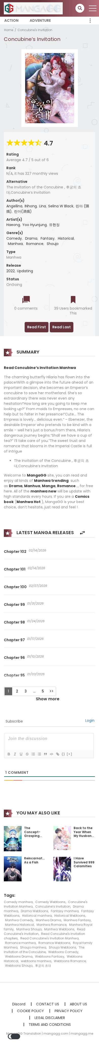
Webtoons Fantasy (49, 956)
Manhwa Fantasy (77, 920)
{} (63, 754)
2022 (10, 270)
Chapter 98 (14, 622)
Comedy (14, 238)
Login (89, 720)
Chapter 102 (15, 551)
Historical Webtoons (69, 915)
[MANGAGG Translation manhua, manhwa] (33, 8)
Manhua (32, 485)
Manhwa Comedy (19, 920)
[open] (92, 8)
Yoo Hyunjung (34, 224)
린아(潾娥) (23, 211)
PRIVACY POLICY (68, 1010)
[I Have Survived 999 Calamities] (62, 868)
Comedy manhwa (18, 902)
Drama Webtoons (34, 911)
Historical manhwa (37, 915)
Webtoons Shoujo (18, 965)
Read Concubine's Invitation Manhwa (49, 938)
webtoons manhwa (36, 961)
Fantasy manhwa (65, 911)
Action (11, 20)
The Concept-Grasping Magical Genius (32, 836)
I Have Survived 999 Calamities (84, 862)
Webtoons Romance (70, 961)
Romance (34, 243)
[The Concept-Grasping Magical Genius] (13, 838)
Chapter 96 (14, 657)
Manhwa (15, 243)
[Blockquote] (45, 754)
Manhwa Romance (52, 925)
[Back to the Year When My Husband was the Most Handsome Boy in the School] (62, 838)
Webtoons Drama (18, 956)
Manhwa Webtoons (59, 929)
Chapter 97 (14, 639)
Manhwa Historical (19, 925)
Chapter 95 (14, 675)
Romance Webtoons (54, 943)
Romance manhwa (20, 943)
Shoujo (53, 243)
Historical (66, 238)
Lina (42, 206)
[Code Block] (51, 754)
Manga (48, 485)
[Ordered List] (33, 754)
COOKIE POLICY (30, 1010)
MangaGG (36, 475)
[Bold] (9, 754)
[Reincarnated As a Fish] (13, 868)
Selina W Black (60, 206)
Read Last (61, 327)
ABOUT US (78, 1004)
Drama (31, 238)
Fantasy (48, 238)
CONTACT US (47, 1004)
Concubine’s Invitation (52, 906)
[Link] (57, 754)
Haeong (13, 224)
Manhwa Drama (48, 920)
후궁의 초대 (43, 965)
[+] (69, 754)
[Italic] (15, 754)
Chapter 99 (14, 604)
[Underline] (21, 754)
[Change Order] (82, 533)
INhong (31, 206)
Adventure (40, 20)
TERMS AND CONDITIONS (50, 1024)
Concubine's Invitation (35, 30)
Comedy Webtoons (50, 902)
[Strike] (27, 754)
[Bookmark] (73, 300)
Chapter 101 (14, 569)
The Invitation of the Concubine (44, 949)
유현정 (54, 224)
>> (52, 691)
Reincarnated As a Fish (35, 860)
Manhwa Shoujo (29, 929)
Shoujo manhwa (33, 947)
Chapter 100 (15, 586)
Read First (36, 327)
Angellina (14, 206)
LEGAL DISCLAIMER (50, 1017)
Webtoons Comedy (63, 952)
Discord (18, 1004)
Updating (25, 270)
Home (8, 30)
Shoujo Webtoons (62, 947)
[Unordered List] (39, 754)
